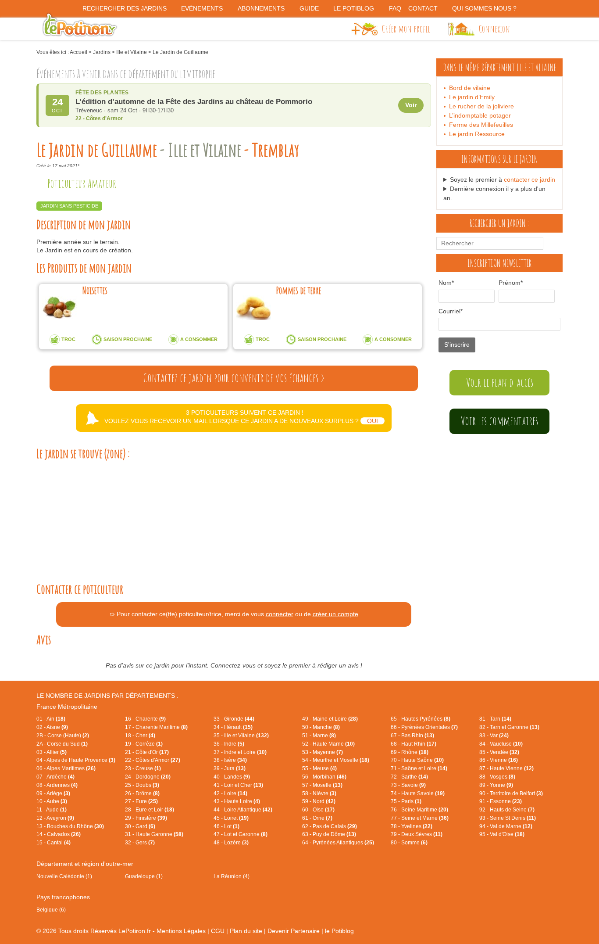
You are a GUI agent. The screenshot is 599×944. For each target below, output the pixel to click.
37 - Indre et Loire (240, 752)
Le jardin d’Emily (472, 97)
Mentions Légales (181, 930)
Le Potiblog (353, 8)
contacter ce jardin (529, 179)
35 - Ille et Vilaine (241, 735)
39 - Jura (230, 768)
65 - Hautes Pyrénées (420, 719)
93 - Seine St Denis (507, 818)
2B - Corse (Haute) (62, 735)
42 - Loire (230, 793)
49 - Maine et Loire (330, 719)
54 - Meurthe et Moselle (335, 760)
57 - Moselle (322, 785)
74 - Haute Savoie (418, 793)
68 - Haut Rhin (413, 744)
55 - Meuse (319, 768)
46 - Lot (226, 826)
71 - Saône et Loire (419, 768)
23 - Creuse (143, 768)
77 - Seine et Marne (420, 818)
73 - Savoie (408, 785)
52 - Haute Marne (328, 744)
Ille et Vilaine (131, 52)
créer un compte (335, 613)
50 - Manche (321, 727)
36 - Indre (229, 744)
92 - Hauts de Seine (507, 810)
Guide (309, 8)
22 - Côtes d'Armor (152, 760)
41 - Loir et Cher (238, 785)
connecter (279, 613)
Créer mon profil (406, 28)
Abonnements (261, 8)
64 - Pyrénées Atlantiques (338, 843)
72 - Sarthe (409, 777)
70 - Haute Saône (417, 760)
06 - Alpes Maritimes (66, 768)
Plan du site (246, 930)
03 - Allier (51, 752)
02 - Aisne (52, 727)
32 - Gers (140, 843)
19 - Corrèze (144, 744)
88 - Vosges (497, 777)
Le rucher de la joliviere (481, 106)
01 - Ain (50, 719)
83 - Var (494, 735)
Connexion (494, 28)
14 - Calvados (58, 834)
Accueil (78, 52)
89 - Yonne (496, 785)
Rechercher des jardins (124, 8)
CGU (218, 930)
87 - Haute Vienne (506, 768)
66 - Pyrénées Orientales (424, 727)
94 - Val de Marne (505, 826)
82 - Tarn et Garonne (509, 727)
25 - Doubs (142, 785)
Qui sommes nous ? (484, 8)
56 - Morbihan (324, 777)
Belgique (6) (51, 910)
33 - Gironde (234, 719)
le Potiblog (339, 930)
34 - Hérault (233, 727)
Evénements (202, 8)
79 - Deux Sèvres (416, 834)
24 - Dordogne (148, 777)
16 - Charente (145, 719)
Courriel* (451, 311)
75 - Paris (406, 801)
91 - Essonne (500, 801)
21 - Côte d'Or (147, 752)
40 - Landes (232, 777)
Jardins (102, 52)
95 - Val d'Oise (501, 834)
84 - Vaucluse (501, 744)
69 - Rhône (409, 752)
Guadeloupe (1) (144, 876)
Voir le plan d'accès (499, 382)
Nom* (446, 282)
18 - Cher (140, 735)
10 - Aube (51, 801)
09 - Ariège (53, 793)
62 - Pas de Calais (329, 826)
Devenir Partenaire (293, 930)
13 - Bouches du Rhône (70, 826)
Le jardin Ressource (477, 133)
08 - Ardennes (57, 785)
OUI (372, 420)
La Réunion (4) (232, 876)
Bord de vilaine (469, 87)
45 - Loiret (231, 818)
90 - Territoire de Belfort (511, 793)
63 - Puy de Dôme (329, 834)
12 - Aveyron (55, 818)
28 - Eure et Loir (149, 810)
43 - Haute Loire (237, 801)
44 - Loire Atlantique (243, 810)
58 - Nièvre (319, 793)
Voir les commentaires (499, 420)
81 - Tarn (495, 719)
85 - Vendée (499, 752)
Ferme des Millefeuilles (481, 124)
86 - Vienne (498, 760)
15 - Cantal (53, 843)
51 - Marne (319, 735)
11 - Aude (51, 810)
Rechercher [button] (550, 243)
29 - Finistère (146, 818)
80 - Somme (409, 843)
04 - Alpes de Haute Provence (75, 760)
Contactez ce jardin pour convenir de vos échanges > (233, 377)
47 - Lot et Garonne (240, 834)
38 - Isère (230, 760)
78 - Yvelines (411, 826)
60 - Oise (318, 810)
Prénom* (511, 282)
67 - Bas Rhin (412, 735)
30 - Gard (140, 826)
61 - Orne (317, 818)
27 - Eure (141, 801)
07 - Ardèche (55, 777)
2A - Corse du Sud (62, 744)
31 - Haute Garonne (154, 834)
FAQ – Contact (413, 8)
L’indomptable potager (480, 115)
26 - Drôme (142, 793)
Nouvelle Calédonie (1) (64, 876)
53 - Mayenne (322, 752)
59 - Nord (318, 801)
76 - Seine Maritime (419, 810)
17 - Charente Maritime (156, 727)
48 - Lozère (231, 843)
